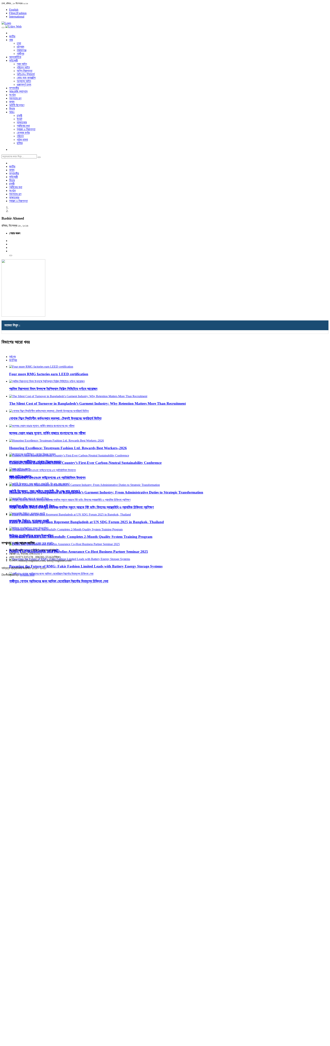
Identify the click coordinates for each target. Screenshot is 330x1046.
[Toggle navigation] (3, 27)
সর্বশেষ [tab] (12, 356)
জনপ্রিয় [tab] (13, 360)
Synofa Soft (27, 574)
